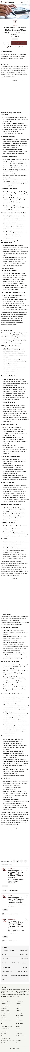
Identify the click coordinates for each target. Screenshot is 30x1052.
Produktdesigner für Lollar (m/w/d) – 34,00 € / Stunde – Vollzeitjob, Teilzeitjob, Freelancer (16, 900)
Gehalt (17, 1017)
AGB (17, 1038)
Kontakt (18, 1042)
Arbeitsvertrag (19, 1015)
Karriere (3, 1035)
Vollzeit (15, 39)
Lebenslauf (18, 1010)
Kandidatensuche (5, 1006)
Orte (17, 1031)
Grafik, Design (11, 868)
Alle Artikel (3, 1042)
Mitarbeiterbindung (5, 1038)
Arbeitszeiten (19, 1020)
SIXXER (15, 25)
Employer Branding (5, 1013)
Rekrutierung (4, 1031)
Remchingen (24, 954)
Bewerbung (19, 1013)
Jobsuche (18, 1006)
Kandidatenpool (5, 1010)
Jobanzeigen (4, 1008)
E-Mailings (3, 1017)
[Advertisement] (15, 95)
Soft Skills (3, 1033)
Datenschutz (19, 1033)
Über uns (18, 1028)
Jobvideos (3, 1015)
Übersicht (3, 1003)
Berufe (17, 1008)
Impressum (18, 1040)
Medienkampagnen (5, 1020)
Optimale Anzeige (5, 1028)
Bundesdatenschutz (21, 1035)
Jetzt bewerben (19, 43)
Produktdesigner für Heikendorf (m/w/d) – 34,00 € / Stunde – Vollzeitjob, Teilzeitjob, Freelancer (16, 874)
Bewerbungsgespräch (6, 1026)
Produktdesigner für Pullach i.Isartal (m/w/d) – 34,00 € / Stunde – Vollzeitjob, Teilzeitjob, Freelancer (16, 924)
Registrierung (19, 1026)
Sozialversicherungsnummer (8, 1040)
